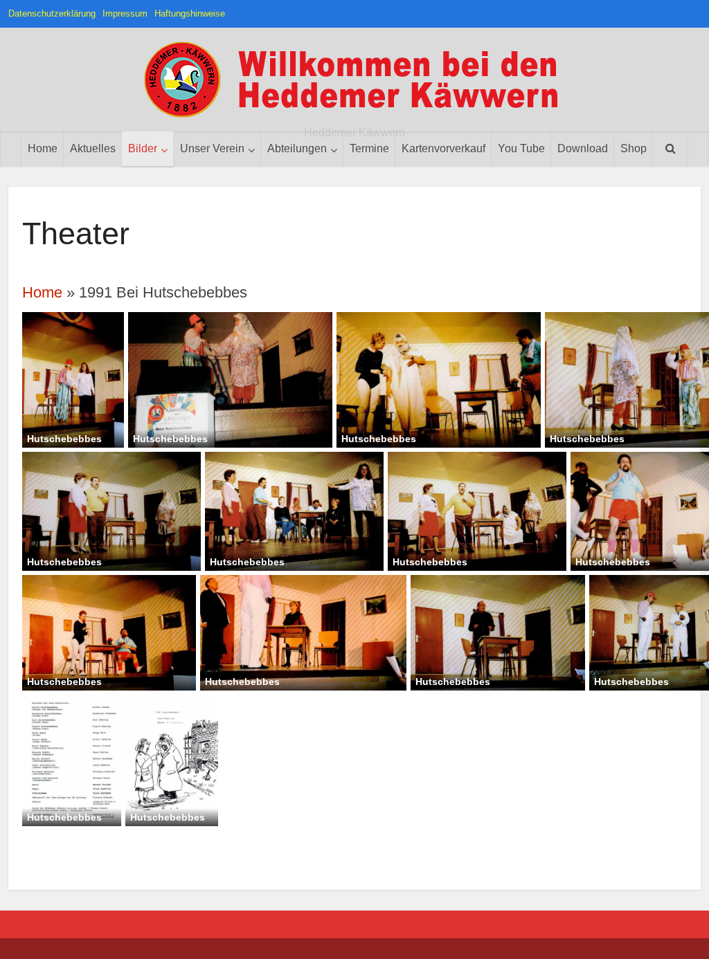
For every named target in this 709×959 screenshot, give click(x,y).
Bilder (142, 148)
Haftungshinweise (189, 13)
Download (582, 148)
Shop (633, 148)
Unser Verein (212, 148)
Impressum (124, 13)
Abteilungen (297, 148)
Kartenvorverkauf (443, 148)
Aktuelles (93, 148)
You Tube (521, 148)
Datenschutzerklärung (52, 13)
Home (42, 148)
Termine (369, 148)
